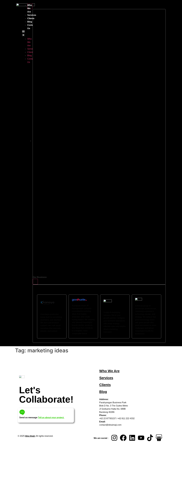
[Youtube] (141, 437)
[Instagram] (114, 437)
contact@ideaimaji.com (110, 425)
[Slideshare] (159, 437)
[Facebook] (123, 437)
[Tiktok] (150, 437)
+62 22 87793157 (107, 418)
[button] (23, 33)
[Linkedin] (132, 437)
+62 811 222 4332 (126, 418)
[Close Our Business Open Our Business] (35, 281)
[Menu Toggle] (30, 6)
